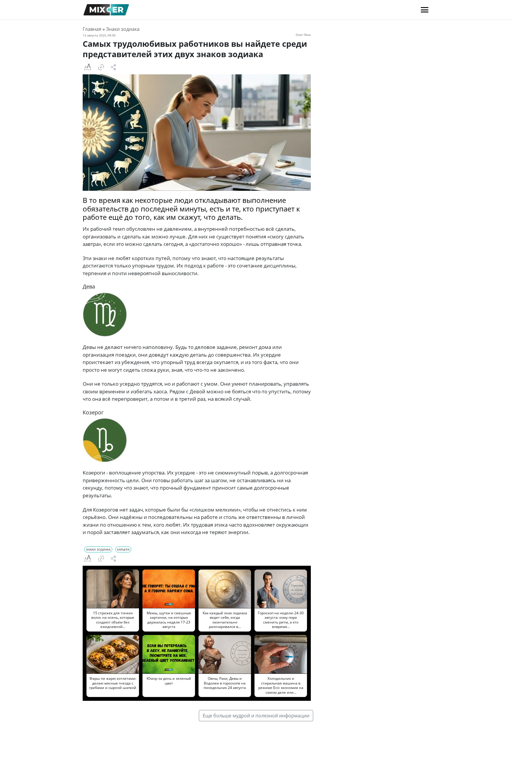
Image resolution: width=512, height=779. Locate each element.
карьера (123, 549)
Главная (92, 29)
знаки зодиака (98, 549)
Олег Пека (303, 35)
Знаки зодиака (123, 29)
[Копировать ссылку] (101, 67)
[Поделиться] (113, 67)
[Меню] (424, 9)
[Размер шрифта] (87, 67)
